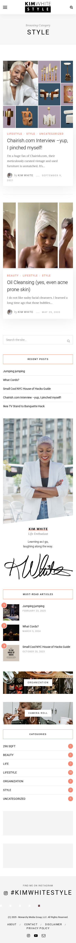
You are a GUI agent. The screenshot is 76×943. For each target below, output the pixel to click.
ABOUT (12, 924)
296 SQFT (9, 746)
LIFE (6, 763)
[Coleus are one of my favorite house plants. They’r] (20, 906)
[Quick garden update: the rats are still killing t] (1, 906)
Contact (31, 924)
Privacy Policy (38, 928)
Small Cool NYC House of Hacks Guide (27, 388)
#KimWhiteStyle (41, 892)
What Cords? (11, 380)
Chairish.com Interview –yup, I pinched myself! (32, 397)
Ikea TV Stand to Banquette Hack (24, 406)
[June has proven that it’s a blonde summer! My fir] (39, 906)
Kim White (25, 175)
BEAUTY (13, 275)
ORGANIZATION (13, 781)
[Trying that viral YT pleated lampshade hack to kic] (29, 906)
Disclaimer (53, 924)
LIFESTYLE (14, 133)
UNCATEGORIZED (51, 133)
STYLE (30, 133)
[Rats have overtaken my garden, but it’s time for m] (10, 906)
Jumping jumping (14, 371)
